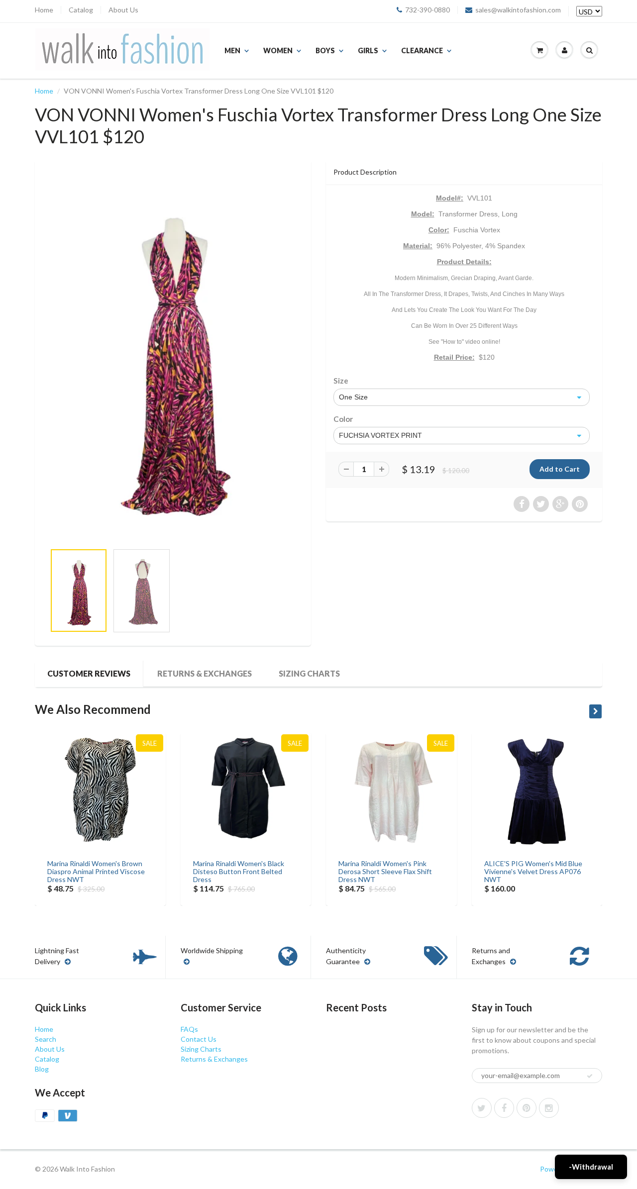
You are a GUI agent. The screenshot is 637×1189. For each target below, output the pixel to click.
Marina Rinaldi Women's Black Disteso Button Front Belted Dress (238, 871)
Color (343, 418)
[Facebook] (504, 1108)
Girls (368, 50)
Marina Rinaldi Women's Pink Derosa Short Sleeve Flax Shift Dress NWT (385, 871)
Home (44, 10)
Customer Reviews (88, 673)
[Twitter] (482, 1108)
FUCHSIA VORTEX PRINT (380, 435)
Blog (42, 1069)
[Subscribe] (589, 1076)
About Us (123, 10)
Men (232, 50)
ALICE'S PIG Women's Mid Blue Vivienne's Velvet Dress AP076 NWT (533, 871)
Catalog (81, 10)
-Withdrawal (591, 1166)
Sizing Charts (309, 673)
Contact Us (198, 1039)
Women (278, 50)
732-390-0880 (427, 10)
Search (45, 1039)
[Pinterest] (526, 1108)
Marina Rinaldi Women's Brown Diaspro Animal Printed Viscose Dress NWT (96, 871)
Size (340, 380)
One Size (353, 397)
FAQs (189, 1029)
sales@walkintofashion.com (518, 10)
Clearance (422, 50)
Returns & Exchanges (204, 673)
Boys (325, 50)
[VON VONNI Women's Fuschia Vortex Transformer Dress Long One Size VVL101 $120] (173, 356)
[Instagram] (549, 1108)
